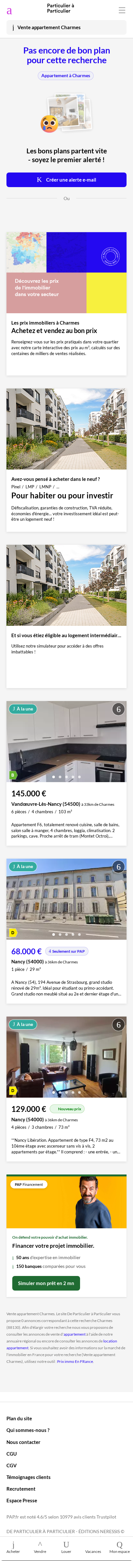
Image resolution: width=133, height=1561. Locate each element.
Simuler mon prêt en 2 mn (46, 1283)
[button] (53, 774)
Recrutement (21, 1489)
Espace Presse (21, 1500)
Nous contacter (23, 1442)
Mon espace (119, 1551)
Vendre (40, 1551)
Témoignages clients (28, 1477)
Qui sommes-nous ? (27, 1430)
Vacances (93, 1551)
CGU (11, 1454)
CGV (11, 1465)
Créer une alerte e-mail (70, 180)
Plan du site (19, 1418)
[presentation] (12, 743)
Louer (66, 1551)
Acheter (13, 1551)
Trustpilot (106, 1516)
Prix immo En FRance (75, 1361)
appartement (75, 1334)
